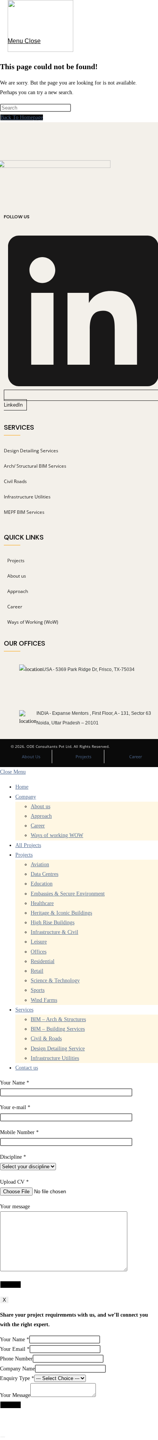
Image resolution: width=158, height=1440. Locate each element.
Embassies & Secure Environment (68, 894)
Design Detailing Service (58, 1048)
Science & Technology (55, 980)
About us (40, 806)
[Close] (2, 1437)
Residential (42, 961)
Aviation (40, 864)
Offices (38, 952)
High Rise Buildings (52, 922)
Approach (41, 816)
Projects (83, 756)
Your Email (15, 1349)
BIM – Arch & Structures (58, 1019)
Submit (10, 1405)
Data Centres (44, 874)
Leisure (39, 942)
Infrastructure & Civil (54, 932)
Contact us (26, 1068)
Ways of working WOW (57, 835)
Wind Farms (44, 1000)
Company (25, 797)
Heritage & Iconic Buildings (61, 913)
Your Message (15, 1395)
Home (21, 787)
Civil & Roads (46, 1038)
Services (24, 1010)
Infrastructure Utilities (55, 1058)
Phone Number (16, 1359)
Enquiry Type (17, 1378)
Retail (37, 971)
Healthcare (42, 903)
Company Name (17, 1369)
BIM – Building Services (58, 1029)
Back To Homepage (21, 117)
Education (42, 884)
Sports (37, 990)
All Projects (28, 845)
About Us (31, 756)
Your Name (14, 1339)
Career (135, 756)
